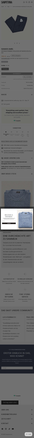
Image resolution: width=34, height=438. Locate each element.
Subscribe (9, 223)
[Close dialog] (32, 209)
